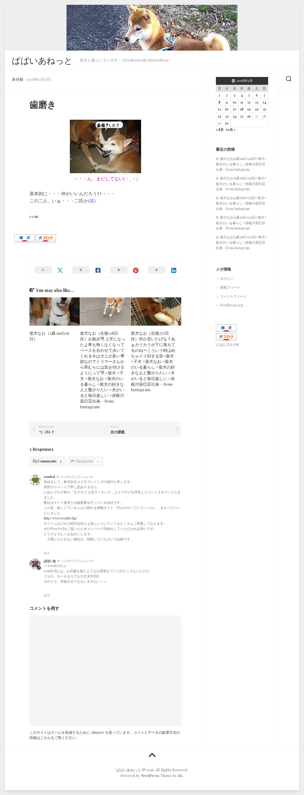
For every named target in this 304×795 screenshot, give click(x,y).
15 (219, 109)
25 (241, 116)
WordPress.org (231, 305)
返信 (47, 553)
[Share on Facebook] (87, 270)
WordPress (150, 775)
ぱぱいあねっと (42, 60)
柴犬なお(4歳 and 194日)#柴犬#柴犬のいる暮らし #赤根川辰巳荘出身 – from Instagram (241, 164)
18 (241, 109)
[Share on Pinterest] (124, 270)
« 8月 (220, 129)
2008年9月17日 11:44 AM (76, 477)
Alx (180, 775)
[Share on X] (49, 270)
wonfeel (49, 477)
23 (226, 116)
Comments (50, 461)
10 (235, 102)
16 (226, 109)
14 (264, 102)
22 (219, 116)
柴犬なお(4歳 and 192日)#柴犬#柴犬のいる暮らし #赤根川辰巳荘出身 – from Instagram (241, 203)
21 (264, 109)
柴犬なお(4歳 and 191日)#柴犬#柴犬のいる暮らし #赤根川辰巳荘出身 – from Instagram (241, 222)
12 (249, 102)
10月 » (231, 129)
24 (235, 116)
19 (249, 109)
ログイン (226, 278)
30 (227, 123)
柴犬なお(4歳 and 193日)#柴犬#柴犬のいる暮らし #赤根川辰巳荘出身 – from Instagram (241, 183)
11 (241, 102)
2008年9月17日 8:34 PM (77, 561)
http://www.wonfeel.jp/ (61, 518)
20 (257, 109)
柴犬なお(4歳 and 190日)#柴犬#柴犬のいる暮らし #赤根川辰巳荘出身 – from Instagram (241, 242)
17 (234, 109)
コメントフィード (233, 296)
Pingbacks (87, 461)
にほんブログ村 (227, 344)
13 (256, 102)
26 (249, 116)
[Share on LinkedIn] (162, 270)
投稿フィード (230, 287)
